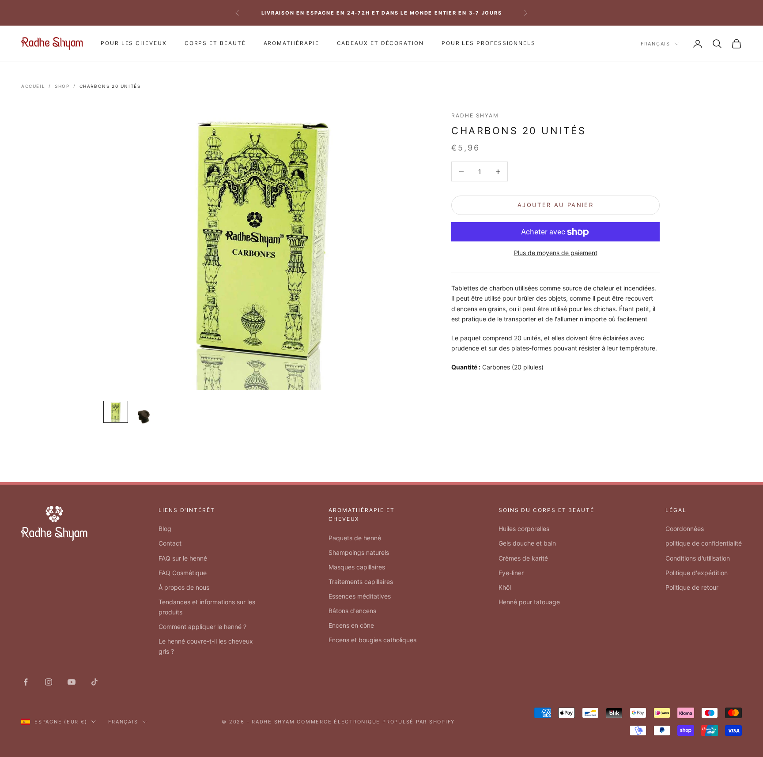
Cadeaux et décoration (380, 43)
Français (655, 44)
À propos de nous (184, 587)
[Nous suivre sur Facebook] (25, 682)
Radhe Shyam (475, 115)
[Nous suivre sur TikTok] (94, 682)
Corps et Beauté (215, 43)
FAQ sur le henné (183, 558)
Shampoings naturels (359, 552)
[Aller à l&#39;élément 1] (115, 412)
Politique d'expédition (696, 572)
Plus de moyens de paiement (555, 253)
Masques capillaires (357, 567)
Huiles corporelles (524, 528)
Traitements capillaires (361, 581)
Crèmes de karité (523, 558)
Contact (170, 543)
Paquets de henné (355, 538)
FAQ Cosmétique (183, 572)
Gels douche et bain (527, 543)
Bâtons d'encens (352, 610)
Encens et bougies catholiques (372, 640)
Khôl (505, 587)
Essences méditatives (360, 596)
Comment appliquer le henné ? (202, 626)
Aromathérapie (291, 43)
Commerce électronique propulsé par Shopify (376, 722)
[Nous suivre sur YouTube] (71, 682)
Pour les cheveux (134, 43)
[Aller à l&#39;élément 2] (144, 413)
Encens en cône (351, 625)
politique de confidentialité (703, 543)
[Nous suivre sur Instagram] (48, 682)
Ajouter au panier (555, 205)
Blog (165, 528)
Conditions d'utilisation (697, 558)
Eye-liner (511, 572)
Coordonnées (684, 528)
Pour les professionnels (489, 43)
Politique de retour (691, 587)
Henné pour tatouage (529, 602)
